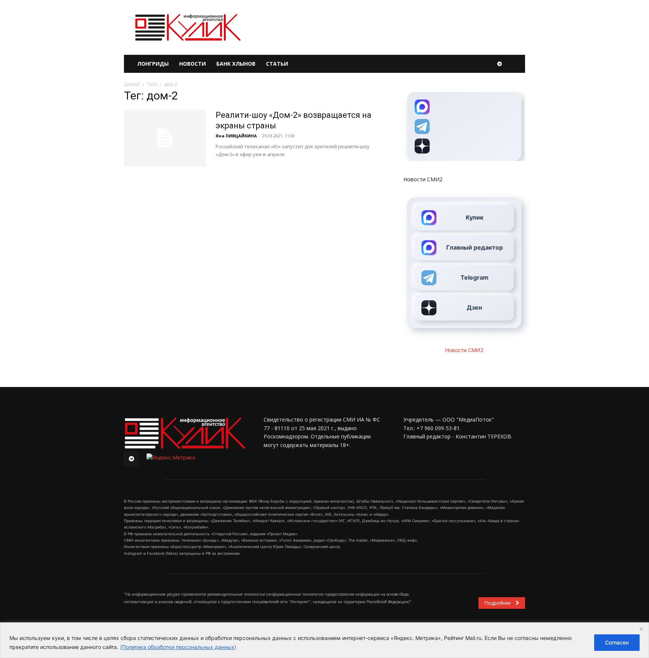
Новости (192, 63)
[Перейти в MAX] (464, 106)
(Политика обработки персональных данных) (178, 647)
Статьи (277, 63)
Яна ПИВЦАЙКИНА (236, 136)
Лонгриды (153, 63)
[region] (324, 640)
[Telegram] (499, 64)
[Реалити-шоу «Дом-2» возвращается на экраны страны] (165, 138)
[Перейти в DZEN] (464, 146)
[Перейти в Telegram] (464, 126)
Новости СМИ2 (422, 179)
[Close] (641, 628)
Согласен (617, 642)
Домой (132, 84)
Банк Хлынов (235, 63)
